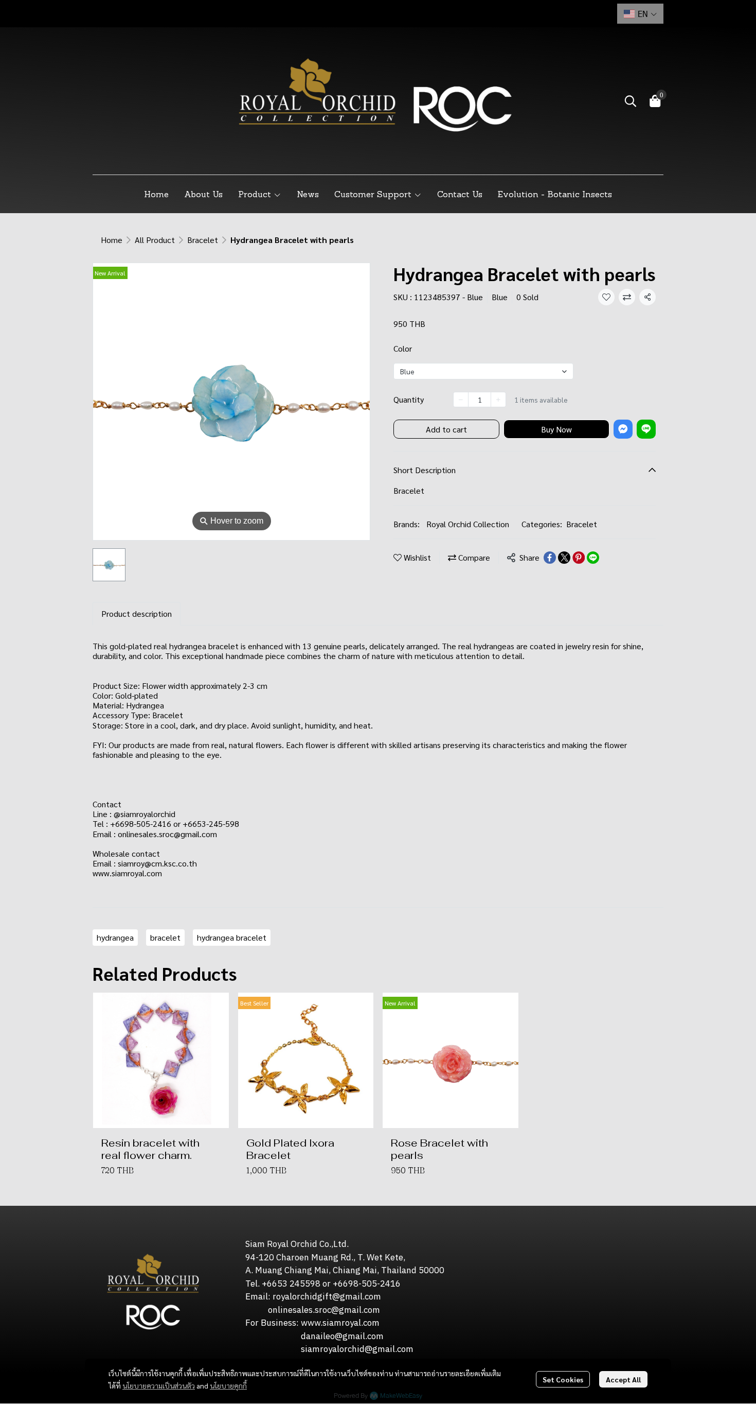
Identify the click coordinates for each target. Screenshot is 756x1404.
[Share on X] (564, 557)
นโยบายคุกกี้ (228, 1385)
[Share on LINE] (593, 557)
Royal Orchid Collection (467, 523)
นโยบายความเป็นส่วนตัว (158, 1385)
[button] (640, 14)
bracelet (165, 937)
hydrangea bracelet (231, 937)
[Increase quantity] (498, 399)
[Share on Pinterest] (578, 557)
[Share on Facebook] (550, 557)
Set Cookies (563, 1379)
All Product (155, 239)
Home (111, 239)
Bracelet (202, 239)
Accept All (623, 1379)
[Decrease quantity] (461, 399)
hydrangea (115, 937)
